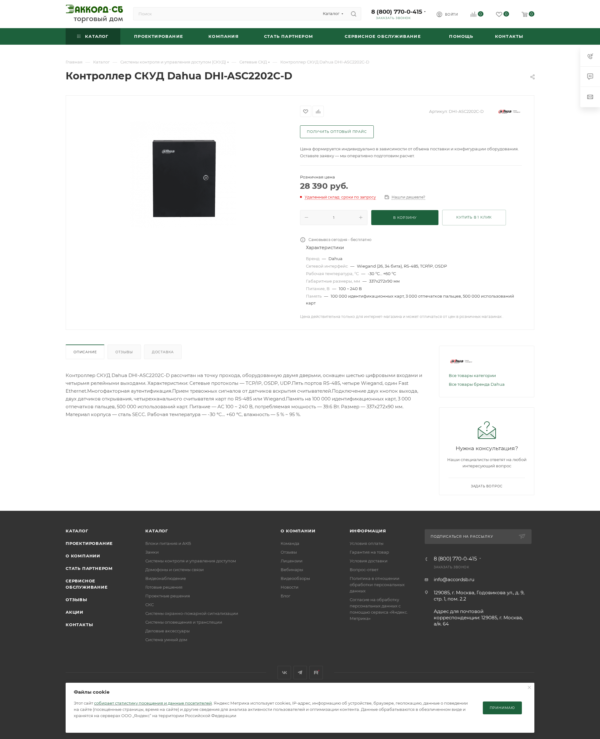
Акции (74, 612)
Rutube (316, 672)
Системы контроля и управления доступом (190, 560)
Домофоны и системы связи (174, 569)
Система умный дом (166, 639)
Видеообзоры (295, 578)
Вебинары (292, 569)
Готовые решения (163, 587)
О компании (83, 555)
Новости (289, 587)
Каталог (77, 530)
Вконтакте (284, 672)
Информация (368, 530)
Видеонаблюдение (165, 578)
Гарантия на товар (369, 552)
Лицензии (291, 560)
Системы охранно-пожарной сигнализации (191, 613)
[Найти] (353, 13)
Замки (152, 552)
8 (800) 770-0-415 (396, 11)
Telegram (300, 672)
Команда (290, 543)
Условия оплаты (366, 543)
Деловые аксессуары (167, 630)
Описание (85, 352)
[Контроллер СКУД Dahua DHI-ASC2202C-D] (183, 174)
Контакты (79, 624)
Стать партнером (89, 568)
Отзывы (124, 352)
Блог (285, 595)
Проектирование (89, 543)
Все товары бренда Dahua (477, 384)
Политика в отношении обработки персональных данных (377, 584)
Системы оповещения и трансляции (183, 622)
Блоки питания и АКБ (168, 543)
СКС (149, 604)
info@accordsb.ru (454, 579)
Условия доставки (369, 560)
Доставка (163, 352)
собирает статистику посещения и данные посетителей (153, 703)
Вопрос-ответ (364, 569)
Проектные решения (167, 595)
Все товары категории (472, 375)
